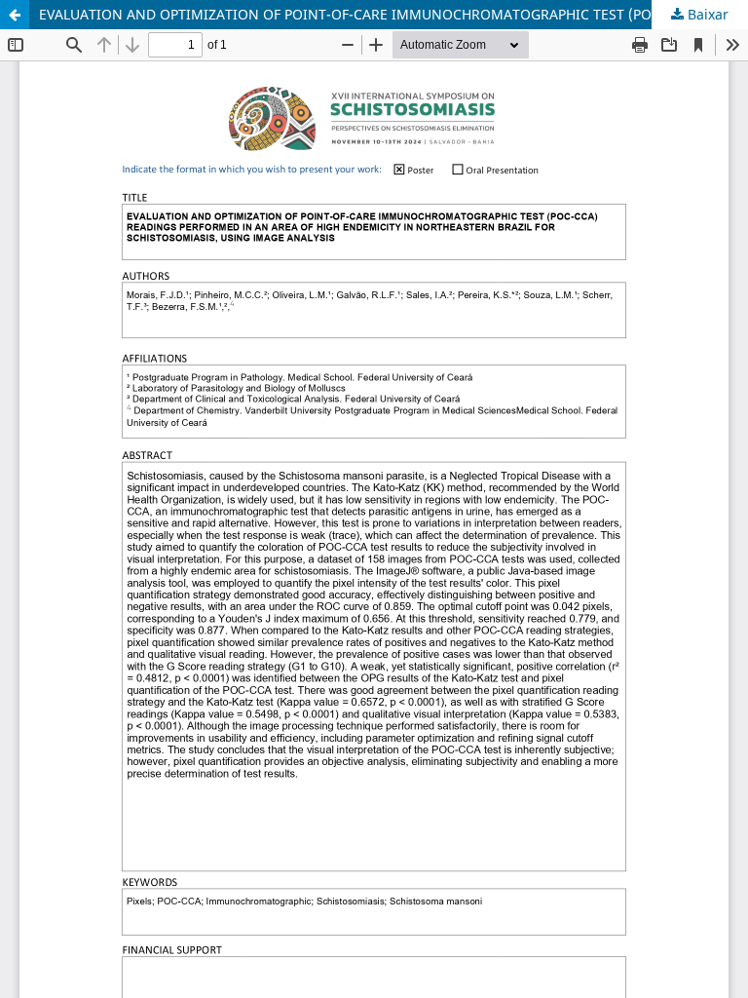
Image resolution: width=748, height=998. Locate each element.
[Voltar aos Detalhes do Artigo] (14, 14)
